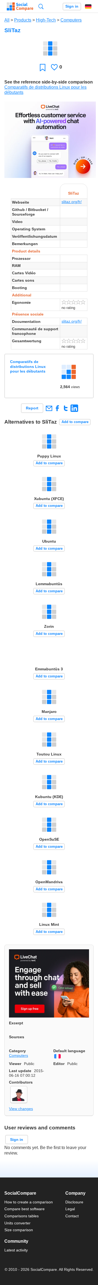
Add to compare (75, 422)
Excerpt (16, 1023)
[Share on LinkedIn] (74, 408)
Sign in (71, 6)
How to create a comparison (28, 1202)
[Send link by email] (49, 408)
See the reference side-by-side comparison (48, 82)
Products (22, 20)
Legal (70, 1209)
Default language (69, 1051)
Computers (71, 20)
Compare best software (24, 1209)
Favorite (42, 67)
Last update (20, 1071)
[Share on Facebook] (57, 408)
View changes (21, 1108)
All (7, 20)
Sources (16, 1037)
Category (17, 1051)
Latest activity (16, 1250)
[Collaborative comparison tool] (20, 6)
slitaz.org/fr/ (72, 202)
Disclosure (74, 1202)
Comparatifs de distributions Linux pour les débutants (28, 366)
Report (32, 408)
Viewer (15, 1063)
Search (41, 6)
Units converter (17, 1223)
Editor (59, 1063)
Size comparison (18, 1230)
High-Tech (46, 20)
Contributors (21, 1082)
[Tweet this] (65, 408)
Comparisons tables (21, 1216)
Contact (72, 1216)
